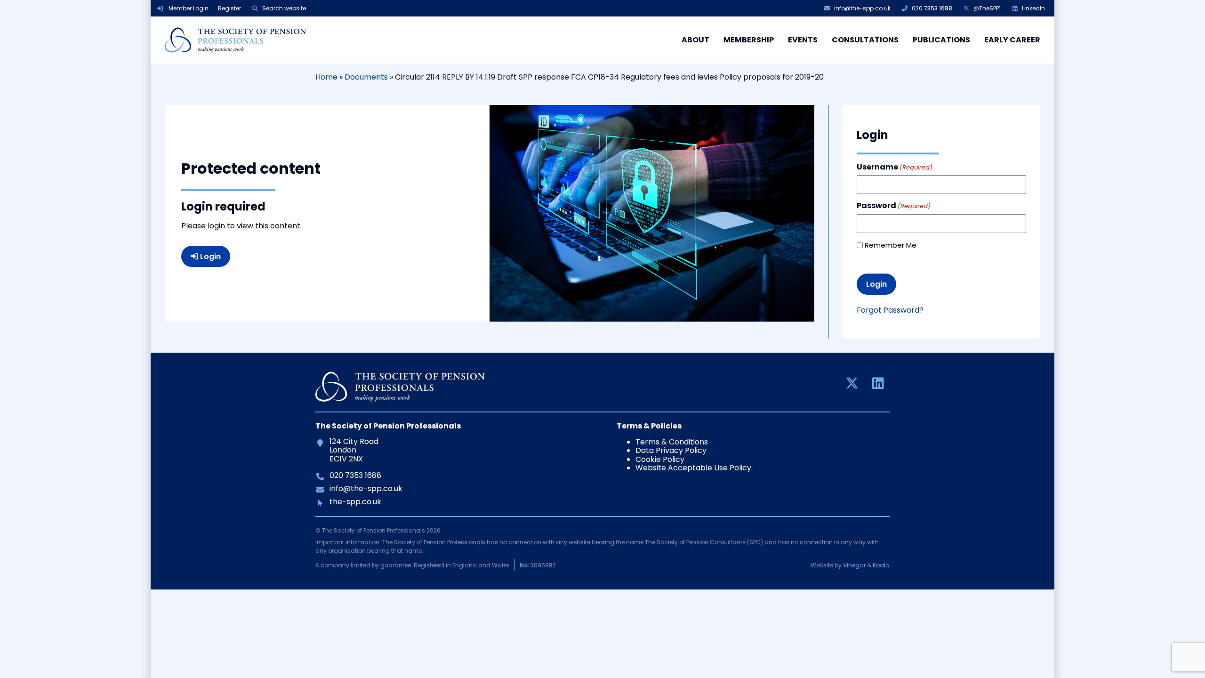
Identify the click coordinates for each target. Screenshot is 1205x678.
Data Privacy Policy (671, 450)
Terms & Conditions (671, 441)
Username (894, 167)
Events (803, 39)
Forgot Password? (890, 310)
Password (894, 206)
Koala (881, 565)
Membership (748, 39)
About (695, 39)
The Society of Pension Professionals (235, 40)
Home (326, 77)
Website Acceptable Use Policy (693, 467)
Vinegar (854, 565)
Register (229, 8)
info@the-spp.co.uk (365, 488)
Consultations (865, 39)
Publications (941, 39)
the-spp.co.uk (355, 502)
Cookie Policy (659, 459)
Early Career (1012, 39)
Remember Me (890, 245)
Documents (366, 77)
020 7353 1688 (355, 475)
